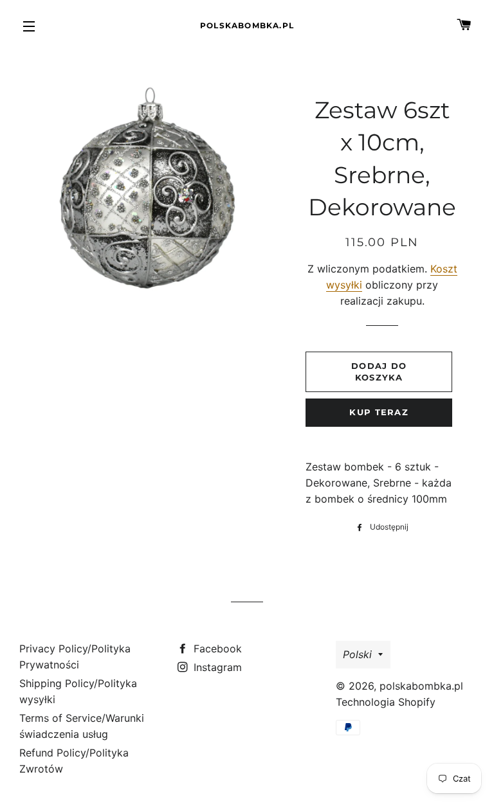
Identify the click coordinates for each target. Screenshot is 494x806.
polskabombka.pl (247, 25)
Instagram (216, 667)
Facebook (216, 648)
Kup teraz (378, 412)
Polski (357, 654)
